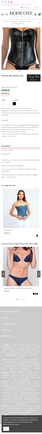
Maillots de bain (12, 395)
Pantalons (5, 393)
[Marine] (37, 294)
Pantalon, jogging (28, 408)
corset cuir (5, 134)
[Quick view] (22, 227)
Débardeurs (24, 415)
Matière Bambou (20, 360)
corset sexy (14, 134)
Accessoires (28, 399)
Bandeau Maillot (33, 373)
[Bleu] (37, 235)
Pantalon (28, 366)
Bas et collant (18, 399)
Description (5, 146)
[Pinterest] (7, 120)
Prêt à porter (13, 393)
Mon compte (26, 5)
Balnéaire (5, 373)
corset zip (11, 136)
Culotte (35, 349)
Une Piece (25, 377)
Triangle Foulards (26, 375)
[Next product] (40, 22)
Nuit (3, 364)
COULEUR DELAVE (29, 410)
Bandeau (5, 384)
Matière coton (14, 368)
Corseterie (34, 395)
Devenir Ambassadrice (10, 5)
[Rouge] (35, 294)
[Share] (2, 120)
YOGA (6, 415)
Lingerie (7, 344)
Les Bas (35, 375)
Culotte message (26, 388)
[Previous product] (39, 22)
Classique (6, 375)
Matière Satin (33, 360)
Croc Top (33, 415)
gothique (35, 134)
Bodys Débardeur (11, 362)
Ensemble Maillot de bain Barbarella (18, 288)
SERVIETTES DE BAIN (25, 371)
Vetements (6, 406)
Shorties (13, 377)
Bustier (8, 397)
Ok (6, 429)
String (4, 351)
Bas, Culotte (25, 349)
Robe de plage (24, 379)
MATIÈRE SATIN (23, 355)
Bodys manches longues (28, 362)
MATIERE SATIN (21, 404)
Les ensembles (25, 395)
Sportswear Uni (25, 393)
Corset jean (8, 230)
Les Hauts (21, 373)
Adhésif (18, 349)
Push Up (33, 344)
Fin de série (5, 382)
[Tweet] (5, 120)
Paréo (33, 377)
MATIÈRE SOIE (11, 355)
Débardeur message (28, 397)
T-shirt (15, 415)
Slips (20, 377)
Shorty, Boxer (13, 351)
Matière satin (26, 368)
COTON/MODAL (31, 401)
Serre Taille (17, 397)
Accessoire (7, 399)
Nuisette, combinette (18, 364)
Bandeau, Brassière (25, 346)
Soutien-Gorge (23, 344)
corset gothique (25, 134)
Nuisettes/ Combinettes (13, 390)
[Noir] (33, 294)
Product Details (7, 150)
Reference (4, 87)
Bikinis (5, 377)
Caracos (27, 390)
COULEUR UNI (17, 410)
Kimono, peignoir (34, 364)
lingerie (4, 136)
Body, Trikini (35, 351)
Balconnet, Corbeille (9, 346)
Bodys (5, 360)
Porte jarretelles (25, 351)
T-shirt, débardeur (27, 406)
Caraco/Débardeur (10, 366)
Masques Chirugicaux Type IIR (20, 412)
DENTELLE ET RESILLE (30, 353)
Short (21, 366)
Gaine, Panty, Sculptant (12, 353)
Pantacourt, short (13, 408)
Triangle (30, 384)
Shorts (33, 390)
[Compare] (19, 227)
